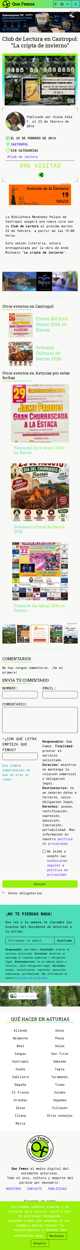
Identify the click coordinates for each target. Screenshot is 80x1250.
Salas (59, 1046)
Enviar (40, 884)
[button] (40, 174)
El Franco (20, 1092)
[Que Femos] (18, 4)
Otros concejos (59, 1115)
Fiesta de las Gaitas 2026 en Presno (39, 608)
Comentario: (15, 704)
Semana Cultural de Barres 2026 (48, 353)
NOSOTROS (13, 1189)
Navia (20, 1123)
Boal (20, 1046)
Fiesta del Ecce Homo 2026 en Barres (52, 324)
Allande (20, 1030)
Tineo (59, 1084)
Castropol (19, 144)
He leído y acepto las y (57, 862)
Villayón (59, 1108)
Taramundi (59, 1077)
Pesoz (59, 1038)
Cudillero (20, 1077)
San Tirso (59, 1054)
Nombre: (10, 688)
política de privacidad (32, 977)
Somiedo (59, 1061)
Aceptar (40, 1243)
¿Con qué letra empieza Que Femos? (19, 744)
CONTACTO (34, 1189)
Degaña (20, 1084)
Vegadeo (59, 1100)
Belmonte (20, 1038)
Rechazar (56, 1236)
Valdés (59, 1092)
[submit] (68, 4)
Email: (49, 688)
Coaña (20, 1069)
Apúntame (64, 940)
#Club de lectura (22, 157)
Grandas (20, 1100)
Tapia (59, 1069)
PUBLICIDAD (57, 1189)
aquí (39, 1235)
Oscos (59, 1030)
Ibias (20, 1108)
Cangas (20, 1054)
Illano (20, 1115)
